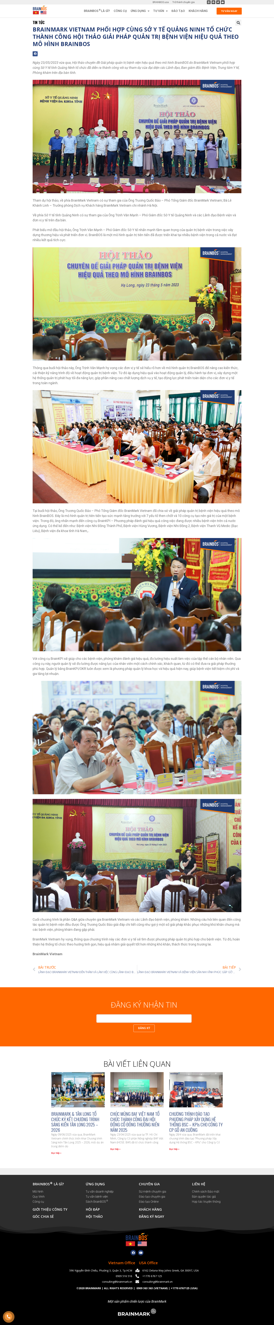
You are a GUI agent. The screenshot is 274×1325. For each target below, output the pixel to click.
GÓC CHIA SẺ (43, 1216)
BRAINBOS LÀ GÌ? (97, 11)
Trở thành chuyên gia (183, 2)
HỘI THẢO (94, 1216)
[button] (238, 23)
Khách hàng (198, 11)
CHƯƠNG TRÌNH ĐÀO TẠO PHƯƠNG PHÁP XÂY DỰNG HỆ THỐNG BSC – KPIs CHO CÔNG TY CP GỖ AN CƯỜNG (196, 1121)
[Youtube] (141, 1252)
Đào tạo (178, 11)
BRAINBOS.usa (161, 2)
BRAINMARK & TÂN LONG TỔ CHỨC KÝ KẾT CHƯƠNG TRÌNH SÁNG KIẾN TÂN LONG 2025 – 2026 (75, 1121)
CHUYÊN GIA (149, 1184)
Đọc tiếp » (56, 1153)
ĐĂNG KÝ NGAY (151, 1216)
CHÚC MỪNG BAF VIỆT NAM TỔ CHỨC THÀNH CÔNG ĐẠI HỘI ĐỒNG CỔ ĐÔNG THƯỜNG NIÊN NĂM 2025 (135, 1121)
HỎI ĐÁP (93, 1209)
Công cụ (120, 11)
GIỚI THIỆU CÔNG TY (50, 1209)
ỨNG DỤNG (95, 1184)
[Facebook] (133, 1252)
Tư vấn (158, 11)
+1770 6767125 (180, 1288)
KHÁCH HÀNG (150, 1209)
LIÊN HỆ (198, 1184)
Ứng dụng (138, 11)
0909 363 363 (144, 1288)
